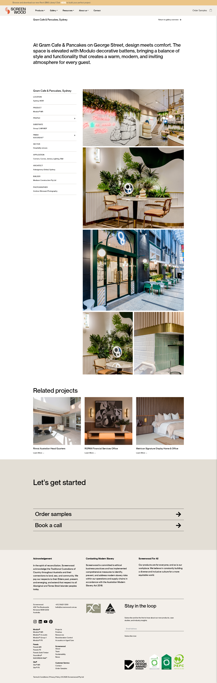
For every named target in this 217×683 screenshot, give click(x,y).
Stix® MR (36, 665)
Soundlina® (37, 655)
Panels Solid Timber (41, 653)
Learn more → (38, 453)
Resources (59, 635)
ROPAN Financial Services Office (101, 449)
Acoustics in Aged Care (64, 640)
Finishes (58, 632)
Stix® (35, 662)
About (57, 649)
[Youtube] (45, 622)
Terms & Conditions (40, 677)
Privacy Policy (54, 677)
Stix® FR (36, 668)
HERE (63, 3)
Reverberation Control (64, 638)
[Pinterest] (51, 622)
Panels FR (37, 650)
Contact (58, 666)
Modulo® (36, 629)
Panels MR (37, 647)
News (57, 657)
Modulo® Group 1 (39, 638)
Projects (58, 629)
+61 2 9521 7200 (61, 605)
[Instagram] (35, 622)
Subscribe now (130, 636)
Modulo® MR (38, 112)
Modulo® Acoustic (40, 635)
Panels (35, 644)
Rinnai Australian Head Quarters (49, 449)
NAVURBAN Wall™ (40, 658)
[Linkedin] (40, 622)
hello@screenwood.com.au (66, 607)
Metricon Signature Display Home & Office (157, 449)
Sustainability (60, 654)
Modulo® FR (38, 640)
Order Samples (200, 10)
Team (57, 651)
